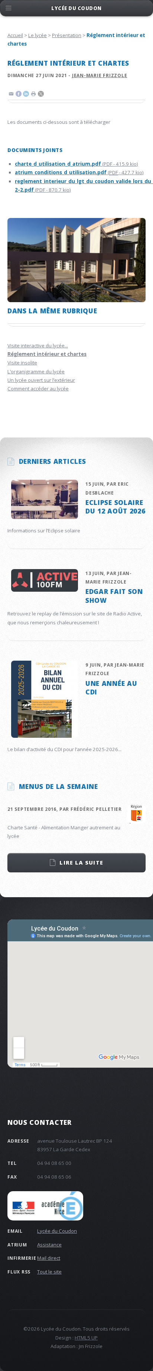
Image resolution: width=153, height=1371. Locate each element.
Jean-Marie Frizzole (99, 75)
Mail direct (48, 1258)
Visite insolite (22, 362)
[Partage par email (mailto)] (11, 95)
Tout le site (49, 1271)
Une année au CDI (111, 687)
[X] (41, 95)
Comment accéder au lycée (38, 388)
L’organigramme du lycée (36, 371)
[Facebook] (19, 95)
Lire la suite (81, 862)
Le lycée (37, 35)
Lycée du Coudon (57, 1231)
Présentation (66, 35)
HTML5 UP (86, 1337)
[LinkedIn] (26, 95)
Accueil (15, 35)
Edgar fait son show (114, 595)
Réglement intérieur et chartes (47, 354)
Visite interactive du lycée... (37, 345)
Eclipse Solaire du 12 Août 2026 (115, 506)
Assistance (49, 1244)
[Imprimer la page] (33, 95)
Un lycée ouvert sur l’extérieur (41, 380)
